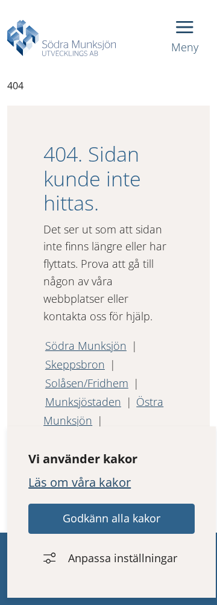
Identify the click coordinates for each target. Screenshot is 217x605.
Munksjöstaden (83, 401)
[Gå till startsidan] (61, 38)
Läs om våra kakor (79, 482)
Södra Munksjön (86, 345)
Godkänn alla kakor (111, 518)
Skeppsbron (75, 364)
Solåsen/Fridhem (86, 383)
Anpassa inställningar (122, 558)
